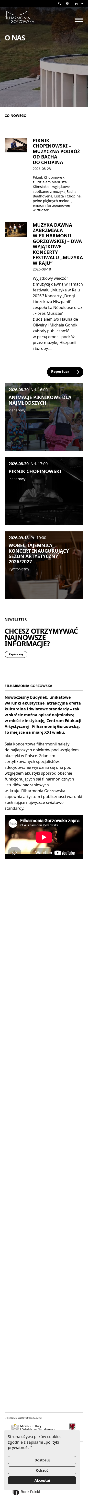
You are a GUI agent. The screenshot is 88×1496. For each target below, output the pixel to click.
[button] (59, 3)
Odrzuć (42, 1470)
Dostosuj (42, 1460)
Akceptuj (42, 1480)
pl (77, 3)
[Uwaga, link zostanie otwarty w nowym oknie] (33, 1428)
